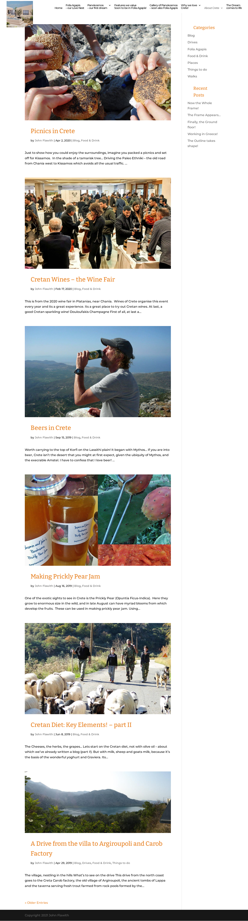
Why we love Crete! (189, 7)
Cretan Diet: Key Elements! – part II (81, 724)
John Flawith (44, 140)
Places (193, 63)
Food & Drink (90, 140)
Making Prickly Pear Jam (65, 576)
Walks (192, 76)
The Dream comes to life (234, 7)
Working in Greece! (203, 134)
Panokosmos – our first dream (97, 7)
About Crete (211, 8)
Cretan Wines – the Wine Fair (73, 279)
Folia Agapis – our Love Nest (75, 7)
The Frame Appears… (204, 115)
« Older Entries (36, 903)
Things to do (121, 863)
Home (58, 8)
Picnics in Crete (53, 131)
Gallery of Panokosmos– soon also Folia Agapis (164, 7)
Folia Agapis (197, 49)
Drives (86, 863)
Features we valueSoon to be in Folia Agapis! (130, 7)
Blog (76, 140)
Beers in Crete (51, 427)
